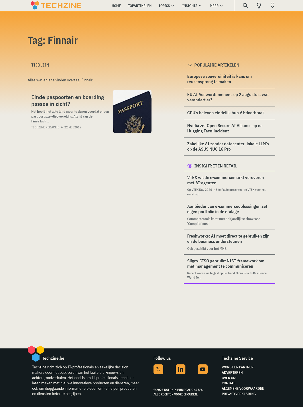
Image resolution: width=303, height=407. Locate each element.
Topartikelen (140, 5)
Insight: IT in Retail (215, 166)
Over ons (229, 378)
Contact (229, 383)
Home (116, 5)
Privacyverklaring (239, 393)
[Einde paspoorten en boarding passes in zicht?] (132, 111)
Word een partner (238, 367)
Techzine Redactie (45, 127)
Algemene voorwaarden (243, 388)
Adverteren (232, 372)
